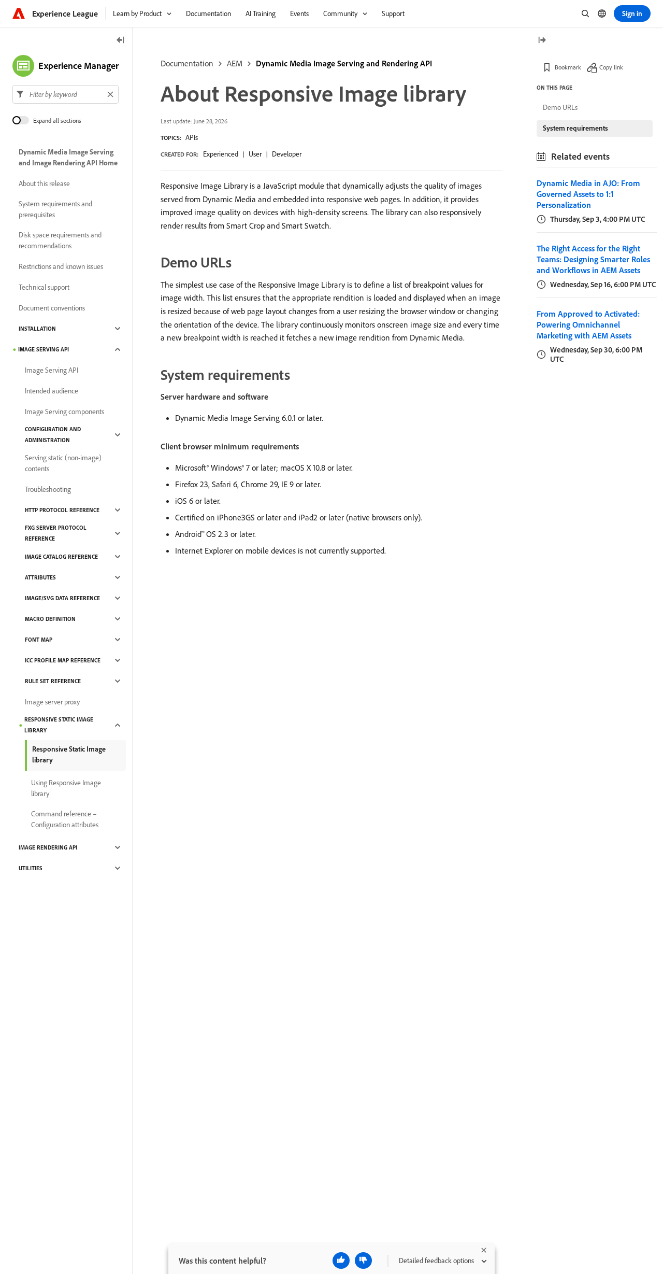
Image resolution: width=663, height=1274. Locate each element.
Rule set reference (53, 681)
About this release (44, 183)
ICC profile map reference (62, 660)
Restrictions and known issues (61, 266)
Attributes (40, 577)
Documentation (187, 63)
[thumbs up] (341, 1260)
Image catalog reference (61, 556)
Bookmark (568, 67)
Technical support (44, 287)
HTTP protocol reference (62, 510)
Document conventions (52, 308)
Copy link (611, 67)
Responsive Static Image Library (58, 725)
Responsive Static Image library (69, 754)
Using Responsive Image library (66, 788)
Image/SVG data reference (62, 598)
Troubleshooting (48, 489)
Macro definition (50, 618)
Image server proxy (52, 701)
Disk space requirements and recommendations (60, 240)
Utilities (30, 868)
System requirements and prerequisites (55, 209)
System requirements (575, 128)
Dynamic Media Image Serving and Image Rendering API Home (68, 157)
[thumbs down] (363, 1260)
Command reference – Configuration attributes (64, 819)
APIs (191, 137)
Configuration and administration (53, 435)
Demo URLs (560, 107)
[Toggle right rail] (541, 41)
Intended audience (51, 390)
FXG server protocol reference (56, 533)
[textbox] (65, 94)
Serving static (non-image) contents (63, 463)
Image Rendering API (48, 847)
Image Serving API (43, 349)
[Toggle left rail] (120, 41)
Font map (38, 639)
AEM (234, 63)
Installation (37, 328)
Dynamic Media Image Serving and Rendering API (344, 63)
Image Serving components (64, 411)
